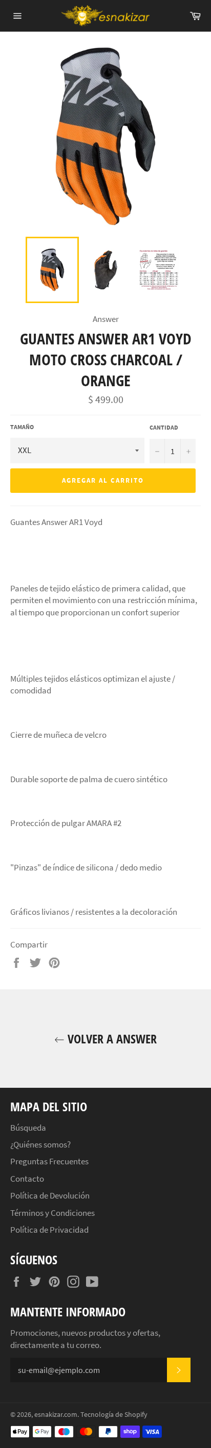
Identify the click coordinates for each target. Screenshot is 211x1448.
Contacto (27, 1178)
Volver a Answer (111, 1038)
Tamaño (22, 427)
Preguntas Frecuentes (49, 1161)
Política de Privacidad (49, 1229)
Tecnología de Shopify (113, 1414)
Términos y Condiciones (52, 1212)
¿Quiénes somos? (40, 1144)
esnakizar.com (55, 1414)
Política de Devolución (50, 1195)
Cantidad (164, 427)
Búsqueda (28, 1127)
